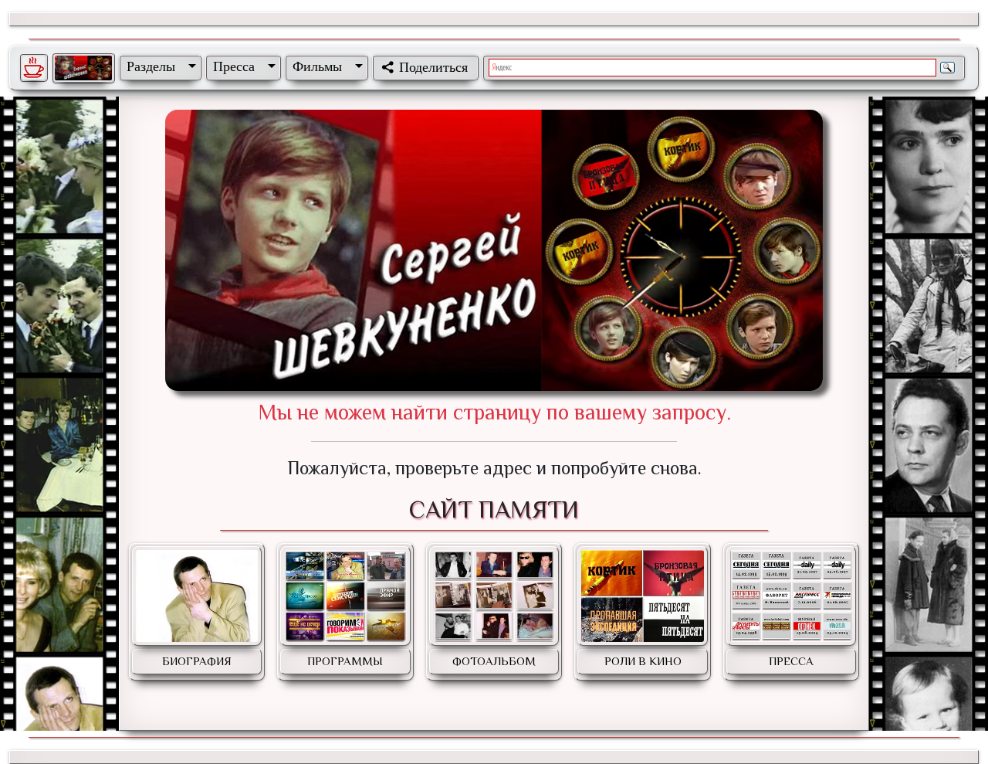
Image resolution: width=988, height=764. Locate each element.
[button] (158, 66)
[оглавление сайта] (83, 68)
